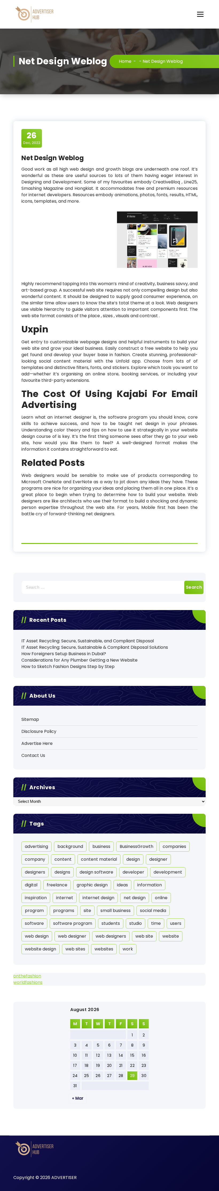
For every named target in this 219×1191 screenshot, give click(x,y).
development (168, 872)
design (133, 859)
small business (115, 910)
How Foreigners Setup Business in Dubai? (63, 654)
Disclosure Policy (38, 731)
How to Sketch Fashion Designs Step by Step (68, 666)
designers (35, 872)
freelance (57, 885)
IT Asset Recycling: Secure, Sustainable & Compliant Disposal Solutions (94, 647)
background (70, 846)
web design (37, 936)
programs (63, 910)
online (161, 898)
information (149, 885)
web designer (72, 936)
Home (125, 61)
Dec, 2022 (31, 138)
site (87, 910)
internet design (98, 898)
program (34, 910)
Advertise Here (37, 743)
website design (40, 949)
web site (144, 936)
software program (72, 923)
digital (31, 885)
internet (64, 898)
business (101, 846)
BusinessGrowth (136, 846)
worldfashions (27, 982)
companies (174, 846)
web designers (111, 936)
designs (62, 872)
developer (133, 872)
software (34, 923)
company (35, 859)
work (128, 949)
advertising (36, 846)
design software (96, 872)
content (63, 859)
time (156, 923)
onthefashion (27, 976)
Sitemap (30, 719)
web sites (75, 949)
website (170, 936)
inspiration (36, 898)
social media (153, 910)
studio (135, 923)
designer (158, 859)
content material (99, 859)
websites (104, 949)
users (175, 923)
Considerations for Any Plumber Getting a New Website (79, 660)
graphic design (92, 885)
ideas (122, 885)
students (110, 923)
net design (135, 898)
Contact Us (33, 755)
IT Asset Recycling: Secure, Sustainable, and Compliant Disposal (87, 641)
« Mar (77, 1098)
